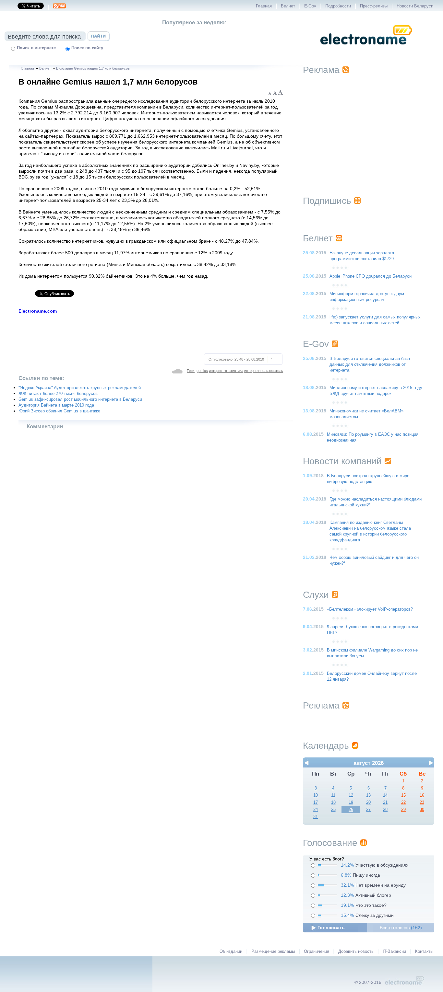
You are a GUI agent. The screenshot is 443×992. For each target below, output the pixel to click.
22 (403, 802)
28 (385, 809)
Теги (191, 371)
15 (403, 795)
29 (403, 809)
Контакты (424, 951)
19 (351, 802)
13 (368, 795)
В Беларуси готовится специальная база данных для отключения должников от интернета (369, 364)
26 (351, 809)
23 (422, 802)
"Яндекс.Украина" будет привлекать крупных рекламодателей (79, 388)
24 (315, 809)
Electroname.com (37, 311)
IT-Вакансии (394, 951)
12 (351, 795)
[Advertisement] (151, 332)
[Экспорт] (59, 8)
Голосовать (331, 927)
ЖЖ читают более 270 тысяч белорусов (58, 393)
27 (368, 809)
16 (422, 795)
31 (315, 816)
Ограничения (316, 951)
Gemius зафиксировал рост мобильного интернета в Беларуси (80, 399)
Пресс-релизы (374, 6)
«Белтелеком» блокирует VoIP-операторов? (370, 609)
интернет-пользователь (263, 371)
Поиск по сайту (87, 48)
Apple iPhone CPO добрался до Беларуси (370, 276)
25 (333, 809)
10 (315, 795)
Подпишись (327, 201)
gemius (202, 371)
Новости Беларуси (415, 6)
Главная (264, 6)
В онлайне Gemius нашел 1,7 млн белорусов (93, 68)
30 (422, 809)
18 (333, 802)
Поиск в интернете (36, 48)
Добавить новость (356, 951)
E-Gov (310, 6)
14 (385, 795)
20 (368, 802)
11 (333, 795)
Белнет (288, 6)
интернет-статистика (226, 371)
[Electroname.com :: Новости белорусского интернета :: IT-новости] (366, 49)
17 (315, 802)
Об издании (231, 951)
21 (385, 802)
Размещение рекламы (273, 951)
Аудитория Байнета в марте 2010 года (56, 405)
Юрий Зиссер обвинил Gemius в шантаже (59, 411)
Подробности (338, 6)
